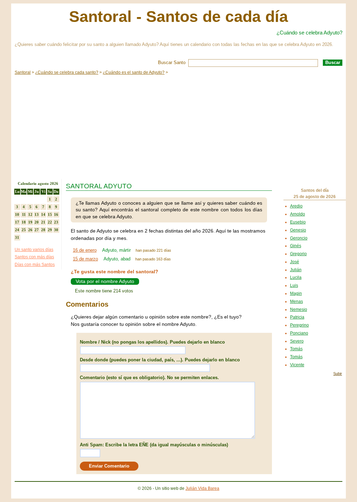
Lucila (296, 277)
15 (50, 214)
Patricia (297, 317)
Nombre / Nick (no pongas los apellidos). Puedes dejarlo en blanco (152, 342)
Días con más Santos (35, 264)
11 (24, 214)
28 (43, 230)
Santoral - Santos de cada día (178, 16)
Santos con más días (34, 256)
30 (56, 230)
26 (30, 230)
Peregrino (299, 325)
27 (37, 230)
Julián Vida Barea (202, 488)
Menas (296, 301)
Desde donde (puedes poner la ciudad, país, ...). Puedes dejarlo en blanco (160, 359)
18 (24, 222)
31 (17, 237)
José (294, 261)
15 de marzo (85, 258)
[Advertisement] (178, 126)
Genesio (298, 230)
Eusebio (298, 222)
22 (50, 222)
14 (43, 214)
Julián (296, 269)
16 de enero (85, 250)
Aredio (296, 206)
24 (17, 230)
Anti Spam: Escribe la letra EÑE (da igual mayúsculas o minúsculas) (154, 444)
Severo (297, 341)
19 (30, 222)
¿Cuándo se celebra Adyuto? (309, 33)
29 (50, 230)
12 (30, 214)
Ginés (295, 245)
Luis (294, 285)
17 (17, 222)
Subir (337, 373)
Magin (296, 293)
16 (56, 214)
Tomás (296, 348)
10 (17, 214)
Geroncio (298, 238)
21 (43, 222)
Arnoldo (297, 214)
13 (37, 214)
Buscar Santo (171, 62)
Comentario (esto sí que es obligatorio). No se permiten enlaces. (149, 377)
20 (37, 222)
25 (24, 230)
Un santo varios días (34, 249)
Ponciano (299, 333)
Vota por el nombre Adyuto (105, 281)
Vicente (297, 364)
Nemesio (298, 309)
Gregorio (298, 253)
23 (56, 222)
